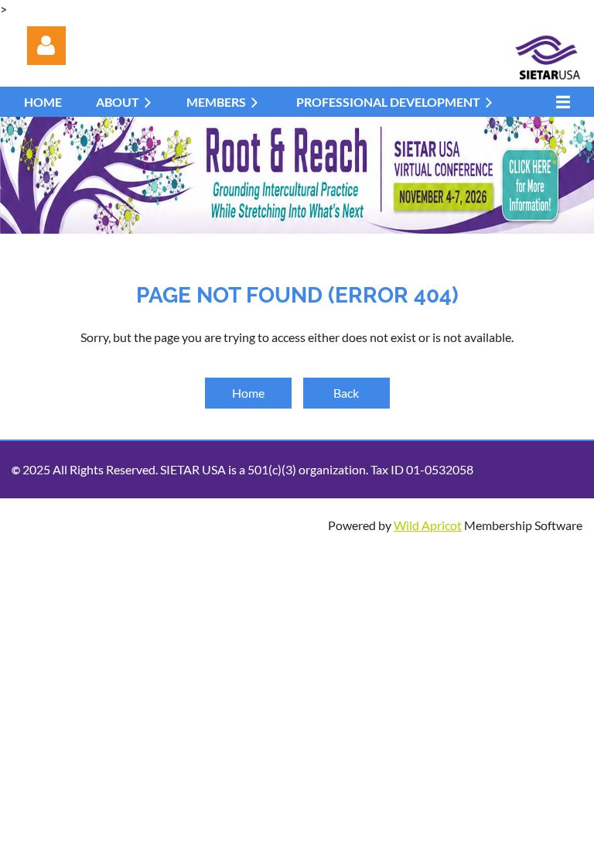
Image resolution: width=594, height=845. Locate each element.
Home (248, 392)
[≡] (559, 102)
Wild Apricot (428, 525)
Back (346, 392)
